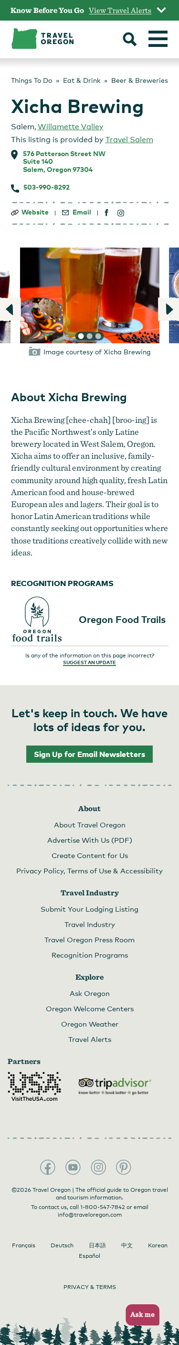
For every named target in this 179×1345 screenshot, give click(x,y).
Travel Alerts (89, 1039)
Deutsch (62, 1245)
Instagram (98, 1167)
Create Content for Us (90, 855)
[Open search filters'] (130, 40)
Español (89, 1256)
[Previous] (10, 309)
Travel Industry (89, 924)
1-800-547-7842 (102, 1207)
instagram (121, 213)
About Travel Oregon (90, 824)
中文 (127, 1245)
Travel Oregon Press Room (89, 939)
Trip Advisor (115, 1086)
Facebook (47, 1167)
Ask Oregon (90, 993)
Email (82, 212)
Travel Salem (129, 139)
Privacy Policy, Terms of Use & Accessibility (89, 870)
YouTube (73, 1167)
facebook (107, 213)
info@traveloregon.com (90, 1214)
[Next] (168, 309)
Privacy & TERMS (89, 1287)
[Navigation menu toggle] (158, 39)
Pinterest (123, 1167)
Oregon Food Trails (122, 619)
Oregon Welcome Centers (90, 1008)
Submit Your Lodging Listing (89, 908)
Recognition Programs (90, 954)
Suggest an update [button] (89, 662)
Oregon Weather (89, 1023)
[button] (139, 1315)
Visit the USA (34, 1086)
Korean (158, 1245)
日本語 (97, 1245)
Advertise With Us (89, 840)
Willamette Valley (71, 126)
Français (23, 1245)
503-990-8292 (46, 187)
